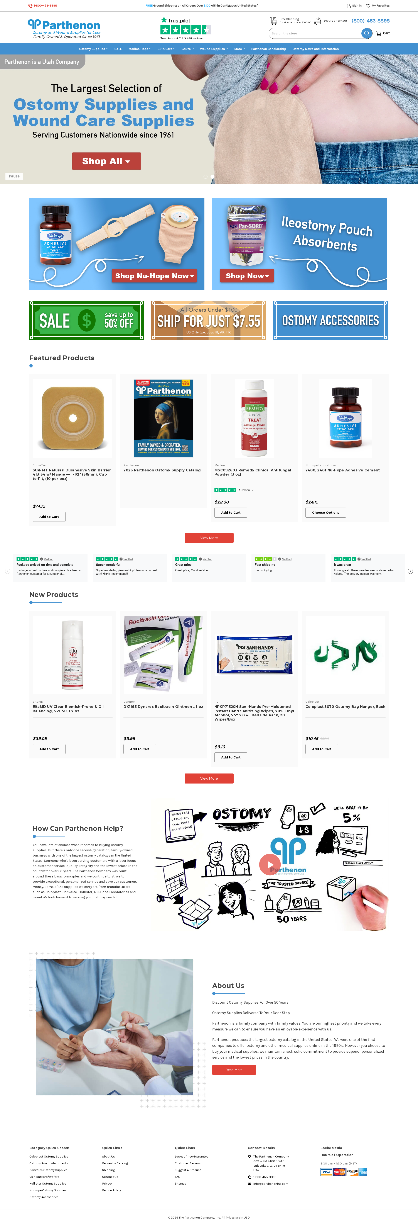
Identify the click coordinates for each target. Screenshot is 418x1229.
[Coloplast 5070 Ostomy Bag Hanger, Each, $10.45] (345, 655)
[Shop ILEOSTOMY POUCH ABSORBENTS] (299, 244)
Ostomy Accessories (44, 1197)
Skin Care (165, 49)
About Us (108, 1156)
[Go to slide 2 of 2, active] (212, 177)
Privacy (107, 1183)
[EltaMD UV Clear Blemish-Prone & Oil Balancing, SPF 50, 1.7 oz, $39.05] (72, 655)
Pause (14, 176)
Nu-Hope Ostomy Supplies (47, 1190)
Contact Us (110, 1177)
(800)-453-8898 (371, 21)
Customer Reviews (188, 1163)
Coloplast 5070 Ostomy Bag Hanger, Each (345, 707)
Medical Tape (138, 49)
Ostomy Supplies (92, 49)
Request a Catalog (115, 1163)
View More (209, 538)
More (238, 49)
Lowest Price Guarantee (191, 1156)
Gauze (186, 49)
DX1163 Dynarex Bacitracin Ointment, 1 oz (163, 707)
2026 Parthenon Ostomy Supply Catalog (162, 470)
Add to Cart (49, 517)
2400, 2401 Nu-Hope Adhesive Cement (342, 470)
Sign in (357, 5)
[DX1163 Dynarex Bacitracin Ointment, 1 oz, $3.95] (163, 655)
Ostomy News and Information (316, 49)
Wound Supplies (212, 49)
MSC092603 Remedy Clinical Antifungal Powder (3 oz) (252, 472)
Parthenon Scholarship (268, 49)
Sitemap (181, 1183)
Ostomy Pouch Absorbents (48, 1163)
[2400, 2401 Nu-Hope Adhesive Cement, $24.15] (345, 418)
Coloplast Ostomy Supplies (48, 1156)
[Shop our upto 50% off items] (86, 320)
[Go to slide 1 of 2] (205, 177)
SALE (118, 49)
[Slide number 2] (209, 119)
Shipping (108, 1170)
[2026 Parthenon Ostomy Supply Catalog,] (163, 418)
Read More (234, 1070)
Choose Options (325, 513)
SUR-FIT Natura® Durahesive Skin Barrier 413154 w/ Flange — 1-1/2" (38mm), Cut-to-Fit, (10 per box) (72, 474)
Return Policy (111, 1190)
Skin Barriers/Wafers (44, 1177)
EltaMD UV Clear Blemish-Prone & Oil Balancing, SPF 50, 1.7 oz (68, 709)
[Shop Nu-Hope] (116, 244)
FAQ (177, 1177)
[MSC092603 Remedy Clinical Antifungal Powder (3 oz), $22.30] (254, 418)
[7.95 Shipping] (208, 320)
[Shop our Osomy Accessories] (330, 320)
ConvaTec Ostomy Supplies (48, 1170)
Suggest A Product (188, 1170)
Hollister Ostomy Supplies (47, 1183)
